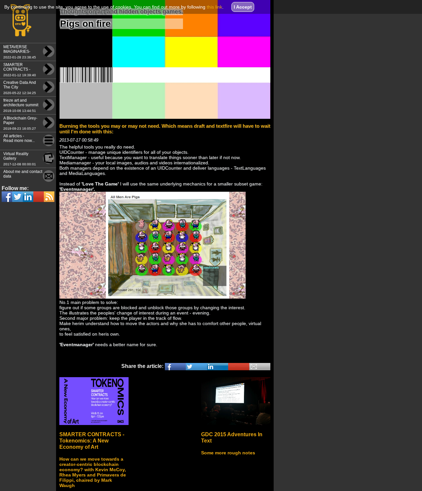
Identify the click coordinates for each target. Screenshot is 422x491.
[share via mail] (259, 366)
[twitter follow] (28, 196)
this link (214, 7)
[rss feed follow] (49, 196)
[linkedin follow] (38, 196)
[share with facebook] (175, 366)
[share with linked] (217, 366)
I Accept (243, 7)
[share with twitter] (196, 366)
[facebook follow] (7, 196)
